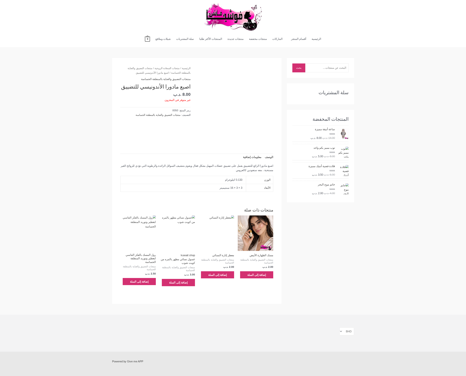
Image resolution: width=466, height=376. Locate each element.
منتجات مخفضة (258, 38)
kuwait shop (188, 255)
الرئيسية (316, 38)
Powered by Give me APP (127, 361)
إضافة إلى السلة (256, 274)
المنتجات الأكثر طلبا (210, 38)
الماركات (277, 38)
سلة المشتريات (185, 38)
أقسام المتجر (298, 38)
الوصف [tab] (269, 157)
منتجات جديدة (236, 38)
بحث (298, 67)
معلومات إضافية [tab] (252, 157)
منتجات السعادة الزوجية (167, 68)
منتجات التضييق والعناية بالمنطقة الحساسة (166, 79)
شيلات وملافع (163, 38)
